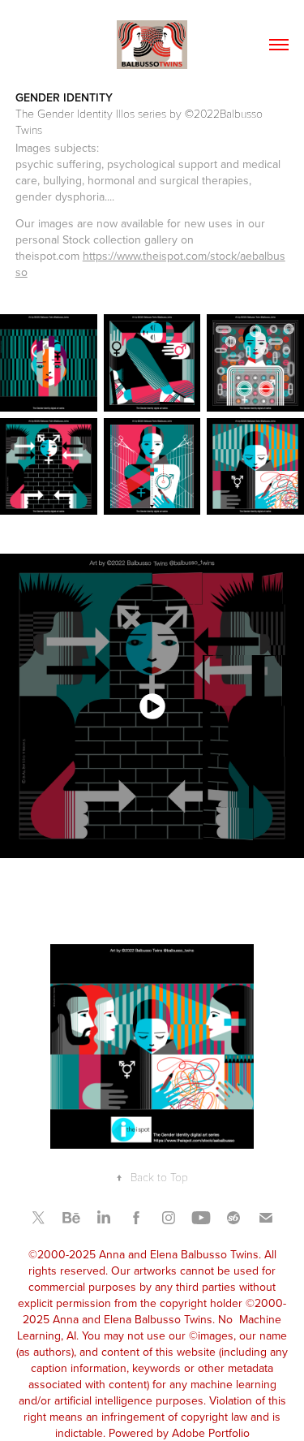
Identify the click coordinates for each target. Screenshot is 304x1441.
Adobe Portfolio (211, 1433)
